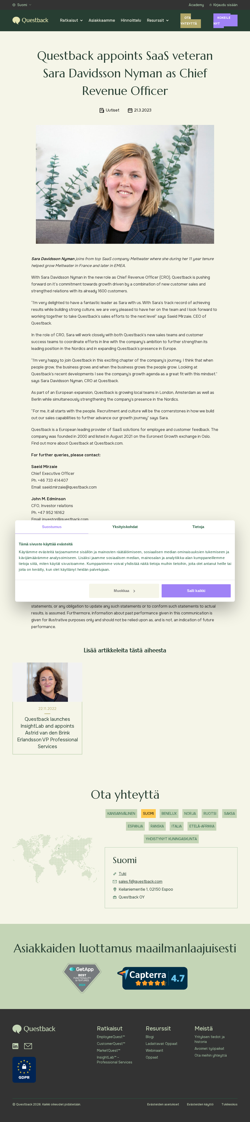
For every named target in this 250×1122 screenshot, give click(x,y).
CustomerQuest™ (111, 1043)
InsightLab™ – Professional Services (114, 1059)
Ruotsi (210, 813)
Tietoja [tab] (198, 527)
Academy (196, 5)
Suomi (22, 5)
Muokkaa (121, 591)
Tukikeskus (229, 1104)
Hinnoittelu (131, 20)
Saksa (229, 813)
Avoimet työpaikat (209, 1048)
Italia (177, 826)
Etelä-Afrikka (201, 826)
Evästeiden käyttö (200, 1104)
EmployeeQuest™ (111, 1037)
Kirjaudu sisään (225, 5)
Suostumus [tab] (52, 527)
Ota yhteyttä (188, 21)
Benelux (169, 813)
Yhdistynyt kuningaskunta (171, 839)
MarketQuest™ (108, 1050)
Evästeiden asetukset (163, 1104)
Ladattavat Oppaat (161, 1043)
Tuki (122, 873)
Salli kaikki (196, 591)
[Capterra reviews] (152, 978)
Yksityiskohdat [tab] (125, 527)
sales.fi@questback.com (140, 881)
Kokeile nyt (221, 21)
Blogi (150, 1037)
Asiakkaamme (102, 20)
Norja (190, 813)
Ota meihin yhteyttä (211, 1055)
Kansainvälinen (121, 813)
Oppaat (152, 1057)
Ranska (157, 826)
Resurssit (155, 20)
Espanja (135, 826)
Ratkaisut (69, 20)
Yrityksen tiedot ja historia (210, 1039)
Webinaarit (154, 1050)
